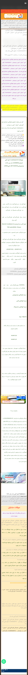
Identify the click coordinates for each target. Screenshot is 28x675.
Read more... (23, 497)
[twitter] (3, 669)
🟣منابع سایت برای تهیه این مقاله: (16, 146)
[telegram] (3, 671)
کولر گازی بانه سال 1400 (12, 494)
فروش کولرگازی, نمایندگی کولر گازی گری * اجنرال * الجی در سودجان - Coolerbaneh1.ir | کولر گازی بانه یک (14, 631)
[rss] (6, 669)
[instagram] (2, 671)
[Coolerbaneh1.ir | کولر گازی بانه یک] (14, 18)
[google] (5, 669)
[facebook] (2, 669)
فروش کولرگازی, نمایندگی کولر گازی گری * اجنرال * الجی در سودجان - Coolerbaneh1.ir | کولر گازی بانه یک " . (14, 590)
